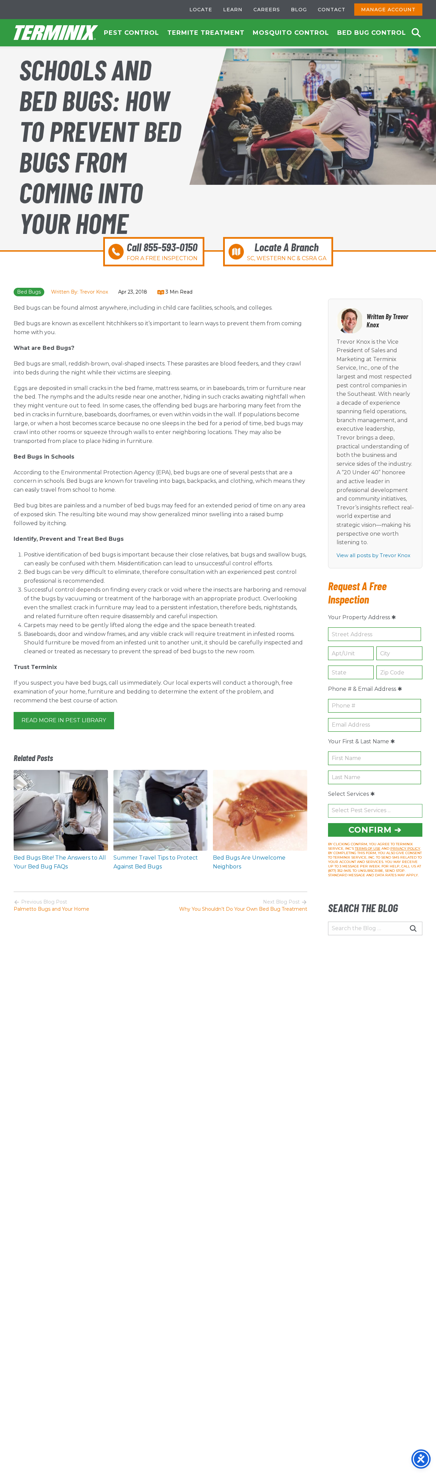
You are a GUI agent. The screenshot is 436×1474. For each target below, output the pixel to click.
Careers (266, 9)
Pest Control (131, 32)
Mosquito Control (291, 32)
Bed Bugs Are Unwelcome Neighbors (249, 862)
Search (416, 32)
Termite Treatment (206, 32)
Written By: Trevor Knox (79, 292)
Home (56, 32)
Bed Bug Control (371, 32)
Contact (331, 9)
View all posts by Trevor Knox (373, 555)
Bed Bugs (29, 292)
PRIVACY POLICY (405, 848)
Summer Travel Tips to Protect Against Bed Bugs (155, 862)
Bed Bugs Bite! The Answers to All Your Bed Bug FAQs (60, 862)
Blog (299, 9)
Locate (200, 9)
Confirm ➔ (375, 830)
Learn (233, 9)
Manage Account (388, 9)
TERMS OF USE (367, 848)
